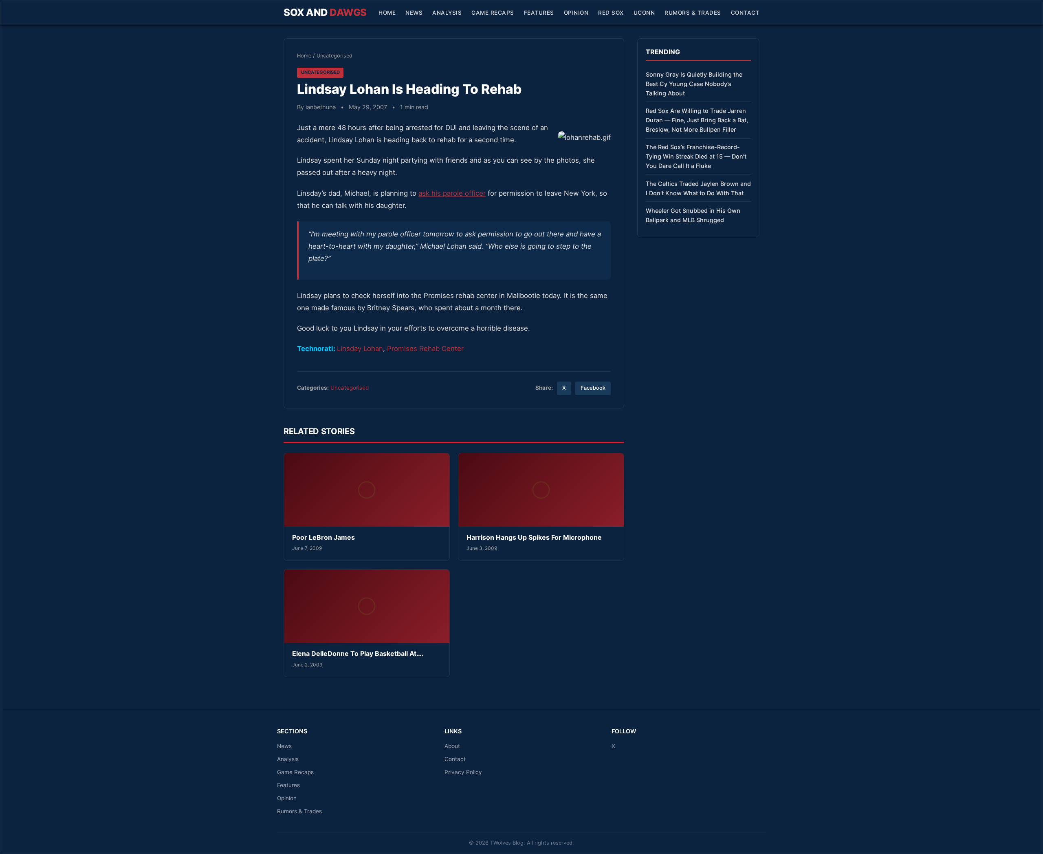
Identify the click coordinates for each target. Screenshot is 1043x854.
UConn (644, 12)
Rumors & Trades (693, 12)
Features (539, 12)
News (413, 12)
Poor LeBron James (323, 537)
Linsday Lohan (360, 348)
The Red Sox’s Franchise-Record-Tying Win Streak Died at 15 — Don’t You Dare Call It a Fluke (696, 156)
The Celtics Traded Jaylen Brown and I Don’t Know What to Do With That (698, 188)
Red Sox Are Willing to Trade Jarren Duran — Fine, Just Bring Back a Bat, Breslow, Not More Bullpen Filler (697, 120)
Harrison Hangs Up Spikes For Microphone (534, 537)
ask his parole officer (452, 193)
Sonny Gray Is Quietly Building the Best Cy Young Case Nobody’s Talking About (694, 84)
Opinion (576, 12)
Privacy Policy (463, 772)
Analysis (447, 12)
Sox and (325, 12)
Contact (745, 12)
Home (387, 12)
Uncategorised (334, 56)
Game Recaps (492, 12)
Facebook (593, 388)
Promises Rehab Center (425, 348)
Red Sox (611, 12)
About (452, 746)
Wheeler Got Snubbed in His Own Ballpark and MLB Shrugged (693, 215)
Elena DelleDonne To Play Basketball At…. (358, 653)
